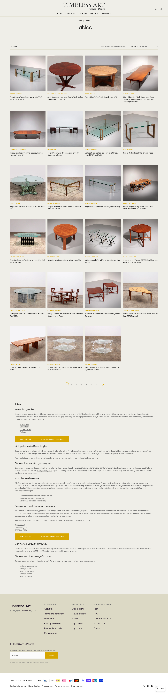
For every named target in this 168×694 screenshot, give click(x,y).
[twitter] (144, 686)
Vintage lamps (26, 574)
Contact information (18, 686)
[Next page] (101, 384)
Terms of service (62, 686)
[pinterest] (152, 686)
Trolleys (23, 432)
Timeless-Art (26, 611)
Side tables (24, 424)
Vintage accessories (28, 566)
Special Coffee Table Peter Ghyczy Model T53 (139, 153)
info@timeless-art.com (52, 439)
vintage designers (44, 471)
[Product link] (28, 73)
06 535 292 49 (38, 551)
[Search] (156, 9)
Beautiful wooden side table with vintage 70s (64, 260)
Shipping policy (77, 686)
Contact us (25, 439)
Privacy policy (47, 686)
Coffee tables (25, 429)
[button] (161, 9)
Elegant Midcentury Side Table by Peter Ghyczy (102, 207)
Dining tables (25, 427)
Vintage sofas (25, 569)
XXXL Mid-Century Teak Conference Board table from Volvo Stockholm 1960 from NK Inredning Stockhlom (138, 99)
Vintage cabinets (27, 571)
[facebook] (148, 686)
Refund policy (34, 686)
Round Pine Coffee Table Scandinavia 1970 (101, 97)
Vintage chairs (26, 576)
